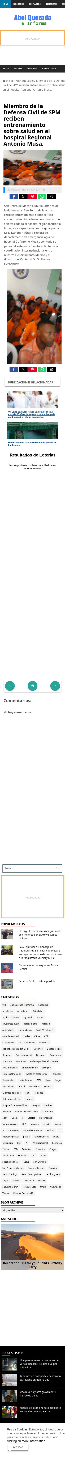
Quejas (52, 1149)
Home (5, 4)
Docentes (40, 1055)
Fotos (48, 1080)
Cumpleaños (8, 1042)
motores (35, 1124)
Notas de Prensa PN (32, 1130)
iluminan (48, 1105)
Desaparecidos (54, 1048)
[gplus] (57, 4)
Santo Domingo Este (31, 1174)
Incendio (6, 1111)
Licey (4, 1117)
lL (22, 1117)
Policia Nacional (40, 1142)
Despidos (6, 1055)
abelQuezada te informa (22, 1004)
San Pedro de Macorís (13, 1168)
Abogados (43, 1004)
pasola (26, 1136)
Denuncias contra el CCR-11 (15, 1048)
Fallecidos (56, 1073)
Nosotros (18, 4)
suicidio (41, 1180)
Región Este (8, 1155)
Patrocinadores (41, 1136)
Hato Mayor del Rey (11, 1099)
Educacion (21, 1061)
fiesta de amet (26, 1080)
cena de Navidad (10, 1036)
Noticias (50, 1130)
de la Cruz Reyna (27, 1042)
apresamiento (30, 1023)
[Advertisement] (32, 1306)
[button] (14, 196)
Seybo (5, 1180)
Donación (7, 1061)
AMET (40, 1017)
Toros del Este (29, 1186)
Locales (18, 68)
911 (4, 1004)
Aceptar (18, 1447)
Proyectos (40, 1149)
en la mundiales (10, 1067)
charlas (26, 1036)
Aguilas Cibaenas (10, 1017)
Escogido (46, 1067)
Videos (5, 1193)
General (48, 1086)
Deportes (32, 68)
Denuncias (44, 1042)
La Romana (47, 1111)
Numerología (49, 68)
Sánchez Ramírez (36, 1168)
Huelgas (36, 1105)
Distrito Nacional (24, 1055)
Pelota (56, 1136)
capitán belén (25, 1030)
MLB (24, 1124)
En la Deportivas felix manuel (44, 1061)
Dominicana (55, 1055)
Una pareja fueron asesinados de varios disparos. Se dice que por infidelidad (39, 1363)
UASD (43, 1186)
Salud (26, 1161)
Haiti (27, 1092)
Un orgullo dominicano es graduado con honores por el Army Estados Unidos (40, 934)
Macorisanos (45, 1117)
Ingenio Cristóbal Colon (26, 1111)
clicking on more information (26, 1441)
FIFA (39, 1080)
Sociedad (29, 1180)
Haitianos (38, 1092)
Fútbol (22, 1086)
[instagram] (63, 4)
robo (34, 1155)
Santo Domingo (9, 1174)
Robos (43, 1155)
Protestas (26, 1149)
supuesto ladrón (10, 1186)
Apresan (46, 1023)
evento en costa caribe (36, 1073)
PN (26, 1142)
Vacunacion (55, 1186)
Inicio (6, 68)
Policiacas (57, 1142)
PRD (16, 1149)
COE (46, 1036)
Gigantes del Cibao (11, 1092)
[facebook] (46, 4)
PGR (19, 1142)
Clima (37, 1036)
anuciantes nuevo (10, 1023)
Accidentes (7, 1011)
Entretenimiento (30, 1067)
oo (60, 1130)
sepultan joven (53, 1174)
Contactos (35, 4)
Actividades (22, 1011)
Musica (57, 1124)
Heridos (29, 1099)
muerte (46, 1124)
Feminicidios (8, 1080)
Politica (5, 1149)
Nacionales (13, 1130)
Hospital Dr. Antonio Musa (14, 1105)
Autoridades (8, 1030)
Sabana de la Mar (10, 1161)
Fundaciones (8, 1086)
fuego (57, 1080)
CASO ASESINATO (44, 1030)
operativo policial (10, 1136)
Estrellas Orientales (11, 1073)
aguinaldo (28, 1017)
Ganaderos (34, 1086)
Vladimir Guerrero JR (23, 1193)
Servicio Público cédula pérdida (37, 981)
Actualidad (38, 1011)
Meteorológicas (10, 1124)
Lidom (15, 1117)
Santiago (53, 1168)
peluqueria (7, 1142)
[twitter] (51, 4)
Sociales (17, 1180)
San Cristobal (39, 1161)
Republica (22, 1155)
